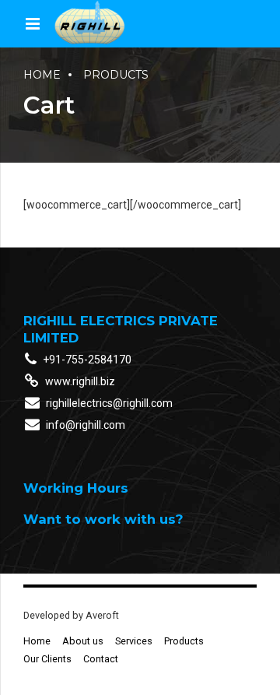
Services (133, 641)
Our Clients (47, 659)
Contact (100, 659)
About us (82, 641)
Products (116, 75)
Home (42, 75)
